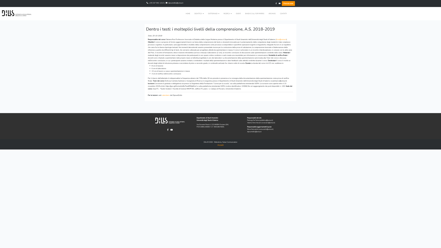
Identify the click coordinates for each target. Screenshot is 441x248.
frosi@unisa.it (281, 39)
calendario (166, 95)
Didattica (198, 14)
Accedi (220, 145)
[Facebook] (276, 3)
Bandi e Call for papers (254, 14)
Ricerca (227, 14)
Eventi (238, 14)
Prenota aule (288, 3)
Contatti (283, 14)
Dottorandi (213, 14)
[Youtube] (279, 3)
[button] (199, 13)
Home (188, 14)
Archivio (272, 14)
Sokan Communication (229, 142)
